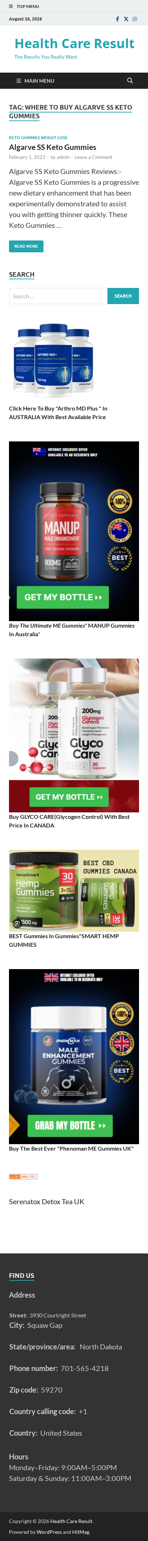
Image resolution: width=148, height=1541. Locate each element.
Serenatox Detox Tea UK (46, 1201)
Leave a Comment (93, 157)
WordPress (49, 1532)
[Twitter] (126, 19)
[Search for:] (74, 296)
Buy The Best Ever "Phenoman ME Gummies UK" (71, 1148)
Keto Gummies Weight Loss (38, 137)
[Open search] (130, 81)
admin (63, 157)
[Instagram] (134, 19)
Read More (23, 244)
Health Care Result (74, 43)
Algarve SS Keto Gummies (52, 146)
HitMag (80, 1532)
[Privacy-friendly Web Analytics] (23, 1177)
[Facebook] (117, 19)
